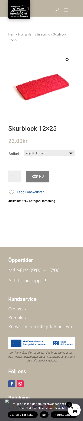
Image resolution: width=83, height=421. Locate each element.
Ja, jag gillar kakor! (22, 414)
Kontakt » (17, 317)
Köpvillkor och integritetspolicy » (40, 326)
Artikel (14, 154)
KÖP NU (38, 177)
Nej (44, 414)
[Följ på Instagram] (20, 383)
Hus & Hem (26, 34)
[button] (67, 60)
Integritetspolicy (64, 414)
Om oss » (17, 308)
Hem (11, 34)
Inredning (43, 34)
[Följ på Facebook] (11, 383)
